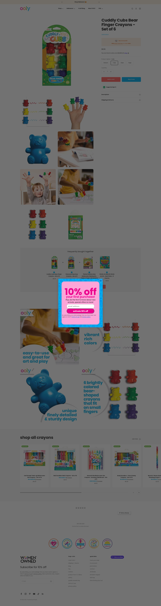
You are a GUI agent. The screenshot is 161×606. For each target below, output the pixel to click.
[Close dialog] (100, 280)
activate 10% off (80, 311)
